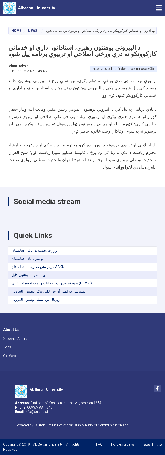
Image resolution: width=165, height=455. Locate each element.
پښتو (146, 444)
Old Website (12, 356)
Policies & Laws (123, 444)
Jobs (7, 347)
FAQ (99, 444)
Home (16, 31)
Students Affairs (15, 339)
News (32, 31)
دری (159, 444)
